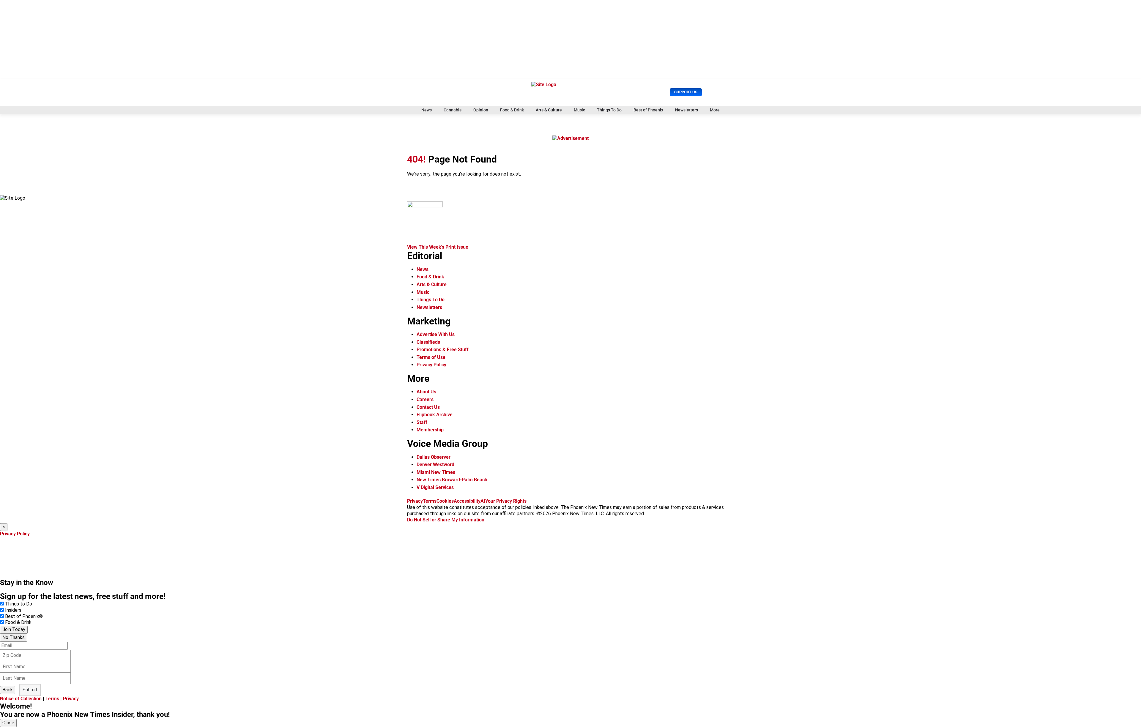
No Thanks (13, 637)
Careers (425, 399)
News (426, 110)
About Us (426, 392)
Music (579, 110)
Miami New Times (436, 472)
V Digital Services (435, 487)
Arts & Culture (549, 110)
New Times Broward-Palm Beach (452, 479)
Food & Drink (512, 110)
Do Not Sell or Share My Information (445, 520)
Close (8, 723)
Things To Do (609, 110)
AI (482, 501)
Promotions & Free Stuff (443, 349)
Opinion (480, 110)
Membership (430, 430)
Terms (429, 501)
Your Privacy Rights (506, 501)
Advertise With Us (436, 334)
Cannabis (452, 110)
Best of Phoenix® (24, 616)
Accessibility (467, 501)
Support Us (685, 92)
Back (7, 690)
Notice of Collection (21, 698)
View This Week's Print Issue (437, 247)
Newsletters (686, 110)
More (715, 110)
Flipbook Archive (435, 414)
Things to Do (18, 604)
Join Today (13, 629)
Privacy (415, 501)
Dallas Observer (433, 457)
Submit (30, 690)
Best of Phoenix (648, 110)
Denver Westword (435, 464)
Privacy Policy (431, 365)
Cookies (445, 501)
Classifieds (428, 342)
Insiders (13, 610)
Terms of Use (431, 357)
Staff (422, 422)
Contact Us (428, 407)
